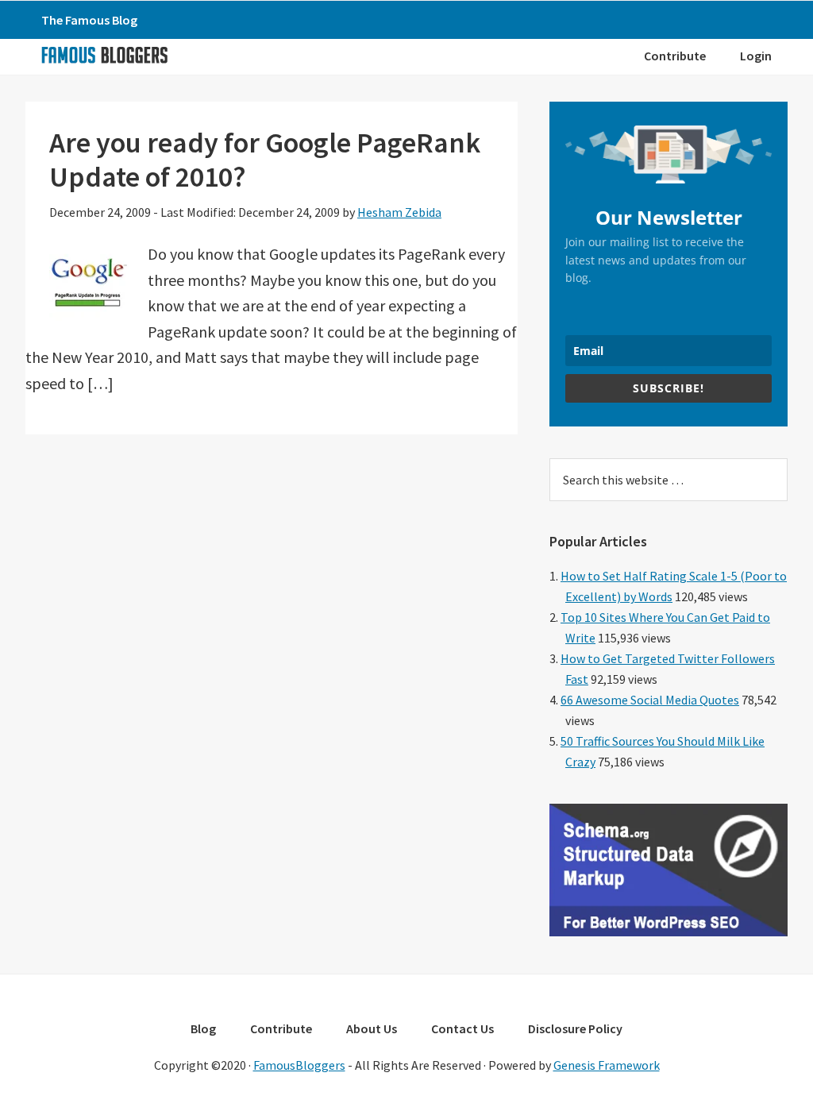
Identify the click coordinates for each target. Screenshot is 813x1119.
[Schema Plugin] (668, 932)
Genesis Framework (606, 1065)
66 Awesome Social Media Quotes (650, 700)
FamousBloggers (299, 1065)
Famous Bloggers (104, 55)
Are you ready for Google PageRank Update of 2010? (264, 160)
